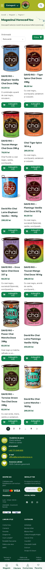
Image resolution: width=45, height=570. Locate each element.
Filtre (36, 37)
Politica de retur (8, 544)
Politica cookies (38, 558)
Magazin (12, 15)
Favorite (5, 531)
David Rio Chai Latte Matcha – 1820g (32, 403)
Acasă (3, 15)
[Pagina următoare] (37, 429)
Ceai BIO (27, 541)
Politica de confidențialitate (23, 558)
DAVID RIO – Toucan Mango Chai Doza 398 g (10, 144)
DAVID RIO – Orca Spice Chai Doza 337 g (10, 271)
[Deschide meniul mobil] (2, 5)
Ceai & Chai (28, 538)
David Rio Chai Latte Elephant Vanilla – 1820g (9, 212)
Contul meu (7, 525)
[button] (11, 105)
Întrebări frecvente (9, 541)
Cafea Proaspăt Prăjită (32, 535)
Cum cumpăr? (8, 538)
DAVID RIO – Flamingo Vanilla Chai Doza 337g (33, 208)
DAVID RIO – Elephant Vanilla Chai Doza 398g (10, 80)
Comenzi (6, 528)
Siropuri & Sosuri (30, 551)
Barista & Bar (29, 528)
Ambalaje (27, 525)
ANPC (5, 547)
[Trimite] (39, 489)
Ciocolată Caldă (30, 544)
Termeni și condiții (7, 558)
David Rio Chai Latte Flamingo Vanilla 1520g (32, 339)
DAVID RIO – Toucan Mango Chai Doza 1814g (33, 271)
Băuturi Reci (28, 531)
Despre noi (6, 535)
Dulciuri (27, 547)
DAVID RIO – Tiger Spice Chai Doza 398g (33, 78)
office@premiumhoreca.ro (20, 457)
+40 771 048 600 (16, 450)
